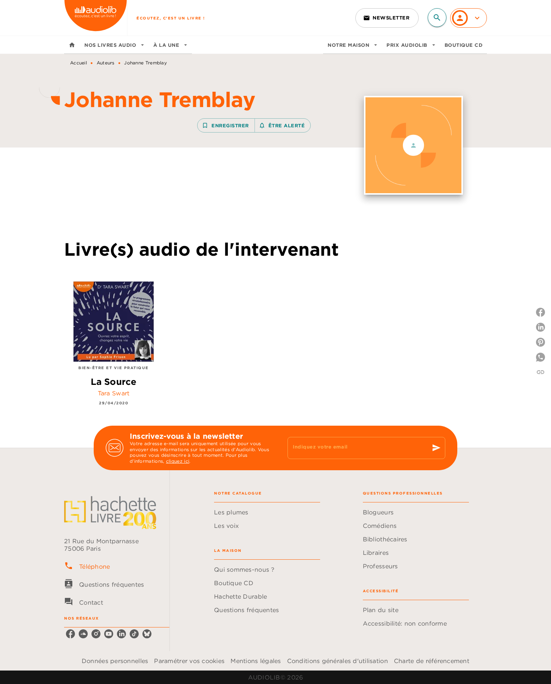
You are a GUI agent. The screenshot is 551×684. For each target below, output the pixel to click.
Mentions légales (256, 661)
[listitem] (70, 633)
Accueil (78, 63)
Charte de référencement (431, 661)
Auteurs (106, 63)
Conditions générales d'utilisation (337, 661)
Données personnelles (115, 661)
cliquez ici (177, 461)
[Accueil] (95, 18)
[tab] (72, 45)
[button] (387, 18)
